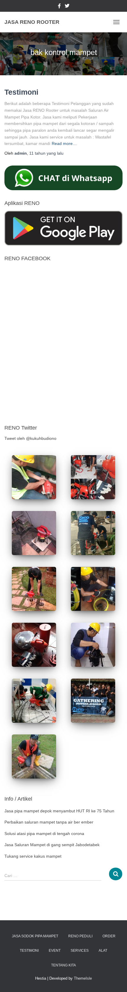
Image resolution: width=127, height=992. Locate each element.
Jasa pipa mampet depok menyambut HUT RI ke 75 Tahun (59, 811)
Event (55, 950)
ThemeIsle (83, 978)
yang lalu (46, 153)
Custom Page (59, 7)
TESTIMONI (29, 950)
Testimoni (21, 92)
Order (108, 936)
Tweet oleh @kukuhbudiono (30, 438)
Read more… (64, 143)
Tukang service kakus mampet (32, 856)
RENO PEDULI (80, 936)
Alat (103, 950)
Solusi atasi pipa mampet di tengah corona (44, 833)
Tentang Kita (63, 965)
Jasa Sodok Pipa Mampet (35, 936)
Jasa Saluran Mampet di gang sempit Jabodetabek (52, 844)
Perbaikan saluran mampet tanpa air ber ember (48, 822)
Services (80, 950)
